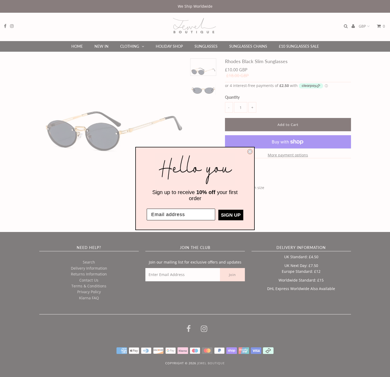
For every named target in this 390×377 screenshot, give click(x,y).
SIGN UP (231, 215)
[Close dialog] (250, 151)
